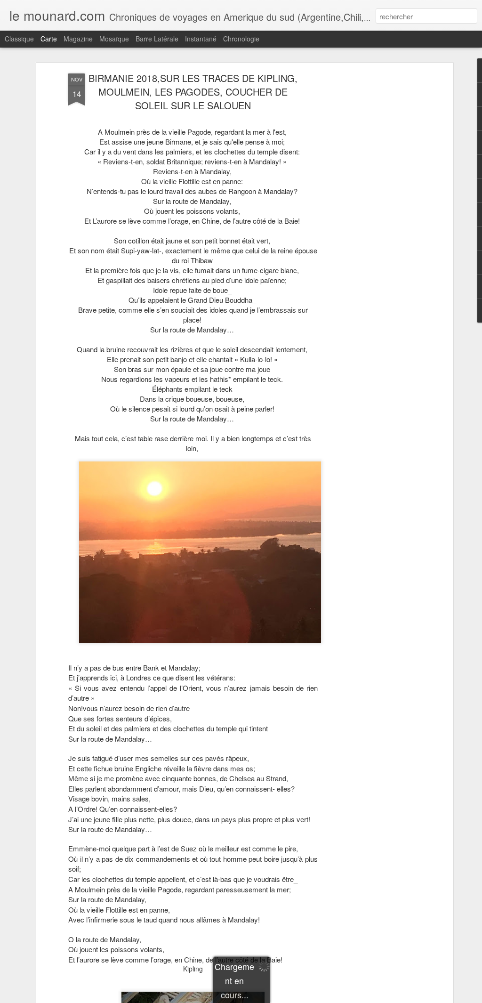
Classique (19, 38)
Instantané (201, 38)
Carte (48, 38)
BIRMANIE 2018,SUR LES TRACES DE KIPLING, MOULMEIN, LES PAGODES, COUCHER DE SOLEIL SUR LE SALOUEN (192, 91)
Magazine (78, 38)
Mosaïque (114, 38)
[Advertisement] (369, 222)
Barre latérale (157, 38)
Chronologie (241, 38)
